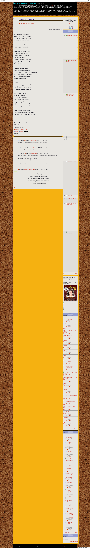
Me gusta (17, 129)
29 (70, 338)
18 (70, 343)
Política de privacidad (64, 546)
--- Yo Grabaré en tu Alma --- (69, 492)
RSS (14, 187)
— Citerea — (69, 452)
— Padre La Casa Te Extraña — (69, 445)
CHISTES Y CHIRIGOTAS (71, 418)
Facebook (22, 131)
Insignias (48, 546)
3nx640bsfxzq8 (33, 140)
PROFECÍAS (68, 390)
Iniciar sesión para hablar (82, 547)
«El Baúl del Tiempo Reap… (71, 324)
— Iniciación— (69, 437)
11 (70, 375)
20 (70, 415)
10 (70, 381)
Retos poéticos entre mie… (71, 383)
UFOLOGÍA (68, 361)
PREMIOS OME (69, 340)
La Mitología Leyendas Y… (71, 330)
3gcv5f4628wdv (34, 153)
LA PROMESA (75, 196)
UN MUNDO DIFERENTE (69, 525)
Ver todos (76, 273)
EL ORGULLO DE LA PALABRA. (69, 501)
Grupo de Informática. (70, 345)
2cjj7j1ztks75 (34, 147)
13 (68, 338)
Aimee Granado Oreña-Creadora (26, 546)
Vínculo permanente (25, 140)
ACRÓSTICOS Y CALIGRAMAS (69, 412)
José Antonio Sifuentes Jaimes (29, 169)
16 (70, 358)
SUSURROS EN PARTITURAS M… (71, 396)
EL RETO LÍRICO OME (70, 401)
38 (70, 409)
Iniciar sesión (71, 0)
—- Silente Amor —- (69, 483)
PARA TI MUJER (44, 21)
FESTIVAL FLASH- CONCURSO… (69, 367)
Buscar (88, 0)
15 (70, 369)
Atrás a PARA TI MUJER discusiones (27, 23)
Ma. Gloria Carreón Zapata (70, 504)
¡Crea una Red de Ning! (10, 0)
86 (68, 326)
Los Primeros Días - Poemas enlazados (69, 477)
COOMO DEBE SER (76, 200)
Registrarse (66, 0)
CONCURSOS (69, 335)
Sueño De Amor (69, 468)
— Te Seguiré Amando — (69, 461)
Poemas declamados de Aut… (71, 351)
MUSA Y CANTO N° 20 (70, 406)
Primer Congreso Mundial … (71, 423)
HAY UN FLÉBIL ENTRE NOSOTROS (69, 516)
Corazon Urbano (69, 319)
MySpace (16, 131)
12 (70, 398)
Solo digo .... (74, 137)
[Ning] (3, 1)
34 (68, 343)
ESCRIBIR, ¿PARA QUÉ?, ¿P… (72, 372)
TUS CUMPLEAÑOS (69, 508)
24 (70, 403)
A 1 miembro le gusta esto (25, 129)
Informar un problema (55, 546)
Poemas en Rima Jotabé (70, 355)
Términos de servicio (73, 546)
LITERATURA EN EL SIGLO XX (71, 378)
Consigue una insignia (74, 541)
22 (70, 326)
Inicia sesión (71, 24)
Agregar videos (67, 532)
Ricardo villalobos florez (70, 510)
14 (68, 333)
